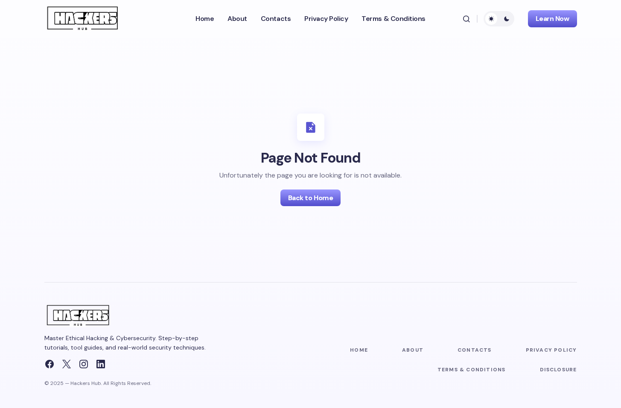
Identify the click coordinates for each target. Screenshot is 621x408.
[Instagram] (83, 364)
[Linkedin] (100, 364)
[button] (466, 19)
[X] (66, 364)
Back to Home (310, 197)
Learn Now (552, 18)
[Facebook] (49, 364)
